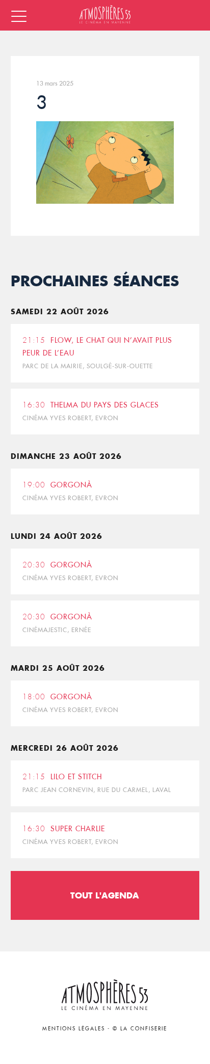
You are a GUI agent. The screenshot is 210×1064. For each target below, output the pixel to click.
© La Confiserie (140, 1028)
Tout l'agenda (104, 895)
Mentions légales (73, 1028)
